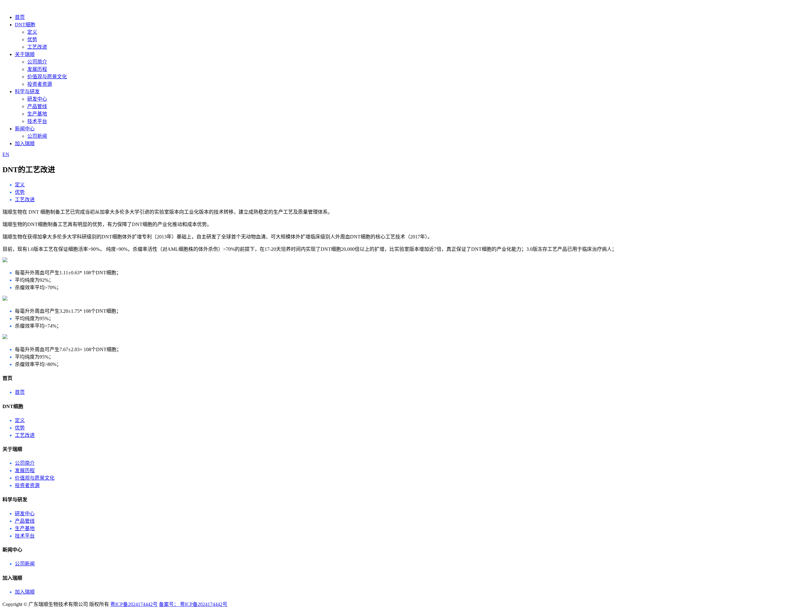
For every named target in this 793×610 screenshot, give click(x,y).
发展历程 (37, 69)
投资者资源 (39, 84)
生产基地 (37, 113)
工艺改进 (37, 47)
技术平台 (37, 121)
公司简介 (37, 61)
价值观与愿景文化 (47, 76)
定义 (32, 32)
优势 (32, 39)
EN (5, 154)
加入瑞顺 (25, 143)
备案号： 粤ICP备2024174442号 (193, 604)
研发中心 (37, 99)
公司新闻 (37, 136)
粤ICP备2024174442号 (134, 604)
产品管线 (37, 106)
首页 (20, 17)
